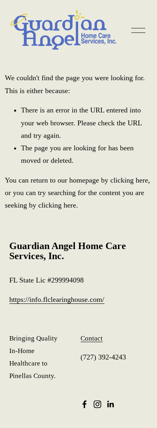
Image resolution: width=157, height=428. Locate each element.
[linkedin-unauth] (110, 404)
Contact (92, 338)
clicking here (129, 180)
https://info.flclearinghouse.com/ (56, 299)
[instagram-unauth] (97, 404)
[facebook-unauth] (85, 404)
